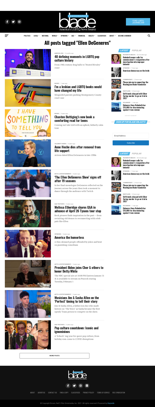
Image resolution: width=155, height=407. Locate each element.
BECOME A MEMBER (124, 35)
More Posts (55, 356)
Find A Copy (64, 392)
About (111, 35)
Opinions (64, 35)
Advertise (41, 392)
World (54, 35)
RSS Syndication (118, 392)
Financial (81, 35)
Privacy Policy (88, 392)
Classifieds (102, 35)
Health (91, 35)
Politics (27, 35)
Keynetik (111, 403)
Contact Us (52, 392)
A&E (72, 35)
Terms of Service (103, 392)
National (45, 35)
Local (36, 35)
